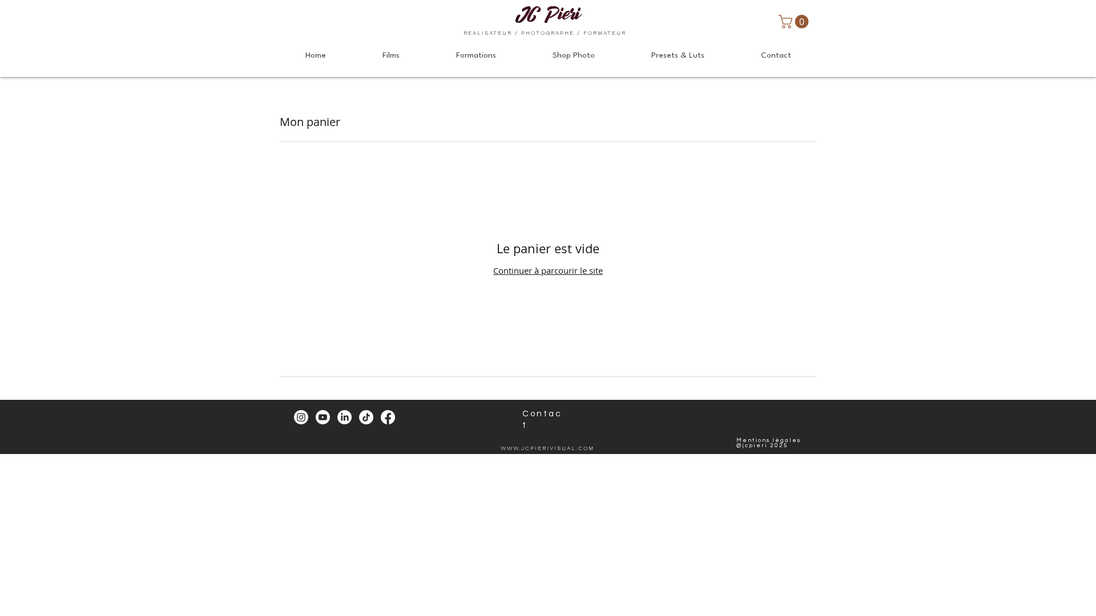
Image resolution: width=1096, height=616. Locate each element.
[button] (795, 22)
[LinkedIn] (344, 417)
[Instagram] (301, 417)
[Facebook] (388, 417)
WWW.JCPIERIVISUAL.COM (547, 448)
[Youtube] (323, 417)
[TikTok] (366, 417)
